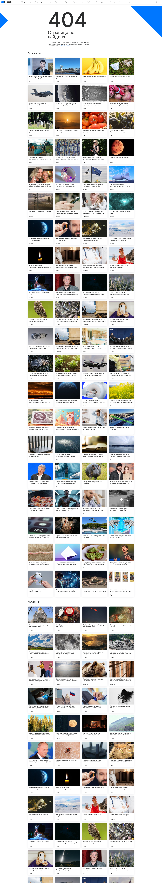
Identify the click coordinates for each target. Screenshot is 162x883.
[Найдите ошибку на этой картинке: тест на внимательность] (40, 584)
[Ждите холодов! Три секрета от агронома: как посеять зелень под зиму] (67, 367)
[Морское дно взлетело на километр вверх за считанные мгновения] (40, 808)
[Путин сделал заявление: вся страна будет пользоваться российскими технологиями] (40, 862)
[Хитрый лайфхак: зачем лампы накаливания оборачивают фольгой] (40, 340)
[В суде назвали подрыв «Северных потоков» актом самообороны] (67, 449)
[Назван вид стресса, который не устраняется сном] (94, 422)
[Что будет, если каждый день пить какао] (67, 781)
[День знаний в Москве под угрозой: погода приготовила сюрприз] (94, 151)
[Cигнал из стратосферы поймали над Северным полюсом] (121, 232)
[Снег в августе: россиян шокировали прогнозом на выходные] (121, 286)
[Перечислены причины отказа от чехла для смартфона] (121, 313)
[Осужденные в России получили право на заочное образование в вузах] (121, 835)
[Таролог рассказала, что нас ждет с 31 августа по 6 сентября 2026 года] (121, 584)
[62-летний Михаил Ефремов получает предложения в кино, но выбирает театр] (67, 286)
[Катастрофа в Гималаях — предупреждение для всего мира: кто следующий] (121, 808)
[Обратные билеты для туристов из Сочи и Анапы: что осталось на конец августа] (121, 746)
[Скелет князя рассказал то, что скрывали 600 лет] (40, 781)
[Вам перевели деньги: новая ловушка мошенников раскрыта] (67, 205)
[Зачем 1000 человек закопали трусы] (121, 70)
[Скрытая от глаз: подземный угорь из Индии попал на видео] (40, 557)
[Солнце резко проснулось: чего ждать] (121, 205)
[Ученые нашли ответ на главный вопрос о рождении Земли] (67, 394)
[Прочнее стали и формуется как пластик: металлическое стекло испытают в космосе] (67, 313)
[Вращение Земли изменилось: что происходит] (40, 232)
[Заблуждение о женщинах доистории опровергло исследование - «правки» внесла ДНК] (94, 97)
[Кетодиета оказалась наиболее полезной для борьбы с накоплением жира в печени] (40, 503)
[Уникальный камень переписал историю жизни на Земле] (94, 808)
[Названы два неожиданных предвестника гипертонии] (94, 862)
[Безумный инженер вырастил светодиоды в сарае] (40, 692)
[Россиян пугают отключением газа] (40, 286)
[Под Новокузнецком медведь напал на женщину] (94, 835)
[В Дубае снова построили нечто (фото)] (40, 611)
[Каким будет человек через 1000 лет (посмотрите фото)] (67, 503)
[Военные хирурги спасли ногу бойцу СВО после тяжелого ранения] (67, 476)
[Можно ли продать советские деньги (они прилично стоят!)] (40, 422)
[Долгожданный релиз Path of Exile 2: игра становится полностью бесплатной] (40, 746)
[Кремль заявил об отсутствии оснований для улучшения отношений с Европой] (40, 476)
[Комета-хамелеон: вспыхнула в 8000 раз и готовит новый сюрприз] (94, 665)
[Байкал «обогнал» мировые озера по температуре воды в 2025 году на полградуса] (121, 449)
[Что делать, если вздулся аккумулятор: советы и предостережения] (121, 503)
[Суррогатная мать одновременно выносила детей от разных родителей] (67, 719)
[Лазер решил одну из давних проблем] (121, 422)
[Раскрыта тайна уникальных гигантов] (94, 476)
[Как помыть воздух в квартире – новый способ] (121, 530)
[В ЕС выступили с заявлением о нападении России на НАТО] (94, 178)
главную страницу (66, 46)
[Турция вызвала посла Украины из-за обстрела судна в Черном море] (121, 692)
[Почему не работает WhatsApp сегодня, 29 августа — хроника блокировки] (94, 746)
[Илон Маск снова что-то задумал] (40, 205)
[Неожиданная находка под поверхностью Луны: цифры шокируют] (67, 808)
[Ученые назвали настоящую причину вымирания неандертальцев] (94, 232)
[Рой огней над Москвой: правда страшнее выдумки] (94, 781)
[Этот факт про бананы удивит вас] (94, 70)
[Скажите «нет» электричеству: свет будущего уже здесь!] (67, 665)
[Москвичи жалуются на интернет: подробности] (121, 719)
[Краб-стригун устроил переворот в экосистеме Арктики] (94, 584)
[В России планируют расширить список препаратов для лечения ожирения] (40, 719)
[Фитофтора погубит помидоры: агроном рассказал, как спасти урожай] (94, 124)
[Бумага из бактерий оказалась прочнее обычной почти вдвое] (67, 557)
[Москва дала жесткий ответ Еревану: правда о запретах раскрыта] (67, 862)
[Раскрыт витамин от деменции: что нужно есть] (67, 232)
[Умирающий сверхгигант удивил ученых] (67, 70)
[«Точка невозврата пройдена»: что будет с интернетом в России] (121, 340)
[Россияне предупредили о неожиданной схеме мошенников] (67, 422)
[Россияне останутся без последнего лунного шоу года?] (94, 286)
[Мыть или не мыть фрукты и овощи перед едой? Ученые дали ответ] (121, 367)
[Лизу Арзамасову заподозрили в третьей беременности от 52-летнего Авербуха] (121, 476)
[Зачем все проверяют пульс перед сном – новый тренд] (94, 611)
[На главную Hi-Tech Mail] (7, 2)
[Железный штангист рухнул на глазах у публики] (94, 719)
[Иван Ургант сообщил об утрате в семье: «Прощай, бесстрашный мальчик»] (40, 70)
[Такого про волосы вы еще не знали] (121, 862)
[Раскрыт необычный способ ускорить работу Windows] (94, 692)
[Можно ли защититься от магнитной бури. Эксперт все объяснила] (94, 503)
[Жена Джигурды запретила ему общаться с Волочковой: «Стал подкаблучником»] (40, 178)
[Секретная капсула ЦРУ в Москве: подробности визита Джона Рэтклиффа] (40, 97)
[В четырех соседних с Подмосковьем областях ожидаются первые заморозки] (121, 124)
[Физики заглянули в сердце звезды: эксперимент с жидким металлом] (121, 665)
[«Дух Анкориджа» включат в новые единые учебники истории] (67, 638)
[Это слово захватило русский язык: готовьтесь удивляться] (94, 449)
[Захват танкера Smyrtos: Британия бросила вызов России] (67, 835)
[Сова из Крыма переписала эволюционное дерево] (40, 313)
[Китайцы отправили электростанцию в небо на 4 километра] (121, 178)
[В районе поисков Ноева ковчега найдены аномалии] (67, 530)
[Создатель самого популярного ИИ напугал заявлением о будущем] (121, 557)
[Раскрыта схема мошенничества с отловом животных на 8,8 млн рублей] (94, 313)
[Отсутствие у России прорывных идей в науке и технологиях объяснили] (67, 584)
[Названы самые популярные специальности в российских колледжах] (94, 259)
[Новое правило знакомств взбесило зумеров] (121, 259)
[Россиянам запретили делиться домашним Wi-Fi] (40, 449)
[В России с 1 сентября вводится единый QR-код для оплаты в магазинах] (40, 530)
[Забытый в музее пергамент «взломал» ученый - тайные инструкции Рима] (67, 746)
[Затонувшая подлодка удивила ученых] (121, 781)
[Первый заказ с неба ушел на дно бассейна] (94, 530)
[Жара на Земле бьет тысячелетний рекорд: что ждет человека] (40, 394)
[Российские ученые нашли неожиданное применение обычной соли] (67, 178)
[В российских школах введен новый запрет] (40, 638)
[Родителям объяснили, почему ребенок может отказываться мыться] (94, 638)
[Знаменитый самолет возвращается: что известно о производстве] (40, 151)
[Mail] (2, 2)
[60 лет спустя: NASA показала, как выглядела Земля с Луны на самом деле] (67, 97)
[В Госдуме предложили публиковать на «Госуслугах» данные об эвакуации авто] (67, 692)
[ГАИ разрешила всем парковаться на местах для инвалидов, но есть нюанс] (121, 638)
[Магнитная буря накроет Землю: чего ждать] (67, 124)
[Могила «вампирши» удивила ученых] (40, 124)
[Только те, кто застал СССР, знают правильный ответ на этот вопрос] (67, 151)
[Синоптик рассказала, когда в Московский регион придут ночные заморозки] (40, 367)
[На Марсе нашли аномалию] (121, 151)
